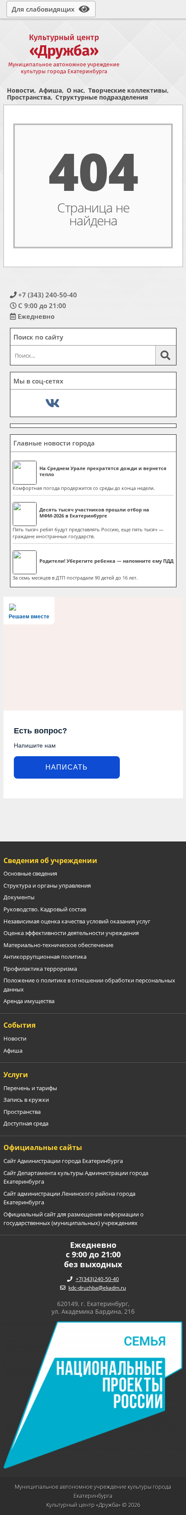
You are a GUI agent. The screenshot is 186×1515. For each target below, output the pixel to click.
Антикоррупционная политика (45, 956)
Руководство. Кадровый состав (44, 909)
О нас (75, 90)
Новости (20, 90)
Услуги (15, 1074)
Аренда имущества (29, 1001)
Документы (19, 897)
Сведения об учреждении (50, 860)
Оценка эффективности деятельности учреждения (71, 933)
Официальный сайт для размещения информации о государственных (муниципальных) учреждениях (73, 1218)
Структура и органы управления (47, 885)
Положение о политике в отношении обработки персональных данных (89, 984)
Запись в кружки (26, 1100)
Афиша (50, 90)
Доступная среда (25, 1123)
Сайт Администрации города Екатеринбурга (63, 1161)
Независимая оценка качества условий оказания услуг (77, 921)
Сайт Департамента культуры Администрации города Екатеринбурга (75, 1177)
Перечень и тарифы (30, 1088)
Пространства (29, 97)
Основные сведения (30, 873)
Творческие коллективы (127, 90)
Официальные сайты (42, 1147)
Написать (66, 767)
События (19, 1025)
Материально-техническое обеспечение (58, 945)
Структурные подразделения (101, 97)
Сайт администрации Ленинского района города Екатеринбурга (69, 1198)
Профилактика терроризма (40, 969)
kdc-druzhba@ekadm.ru (97, 1287)
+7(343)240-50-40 (97, 1279)
